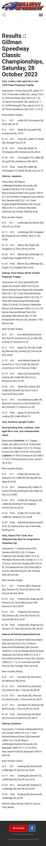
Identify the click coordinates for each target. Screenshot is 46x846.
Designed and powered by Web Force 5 (23, 839)
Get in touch (18, 828)
